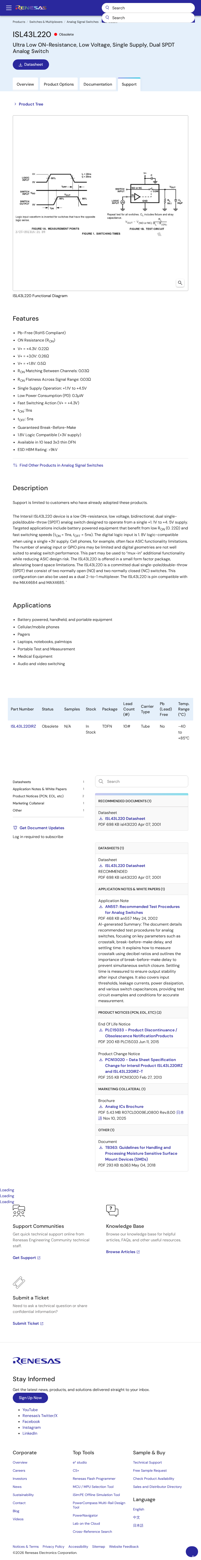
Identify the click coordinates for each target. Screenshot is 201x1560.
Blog (16, 1511)
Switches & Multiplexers (46, 22)
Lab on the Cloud (86, 1523)
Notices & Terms (26, 1546)
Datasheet (33, 64)
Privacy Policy (53, 1546)
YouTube (30, 1409)
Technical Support (147, 1462)
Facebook (31, 1421)
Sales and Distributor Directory (157, 1486)
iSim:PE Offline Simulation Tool (96, 1495)
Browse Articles (120, 1251)
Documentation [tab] (98, 84)
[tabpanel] (100, 1273)
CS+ (76, 1470)
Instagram (32, 1427)
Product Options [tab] (59, 84)
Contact (19, 1503)
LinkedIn (30, 1433)
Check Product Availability (153, 1478)
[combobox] (148, 18)
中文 (136, 1517)
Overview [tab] (25, 84)
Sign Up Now (30, 1397)
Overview (20, 1462)
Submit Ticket (26, 1323)
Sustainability (23, 1495)
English (138, 1509)
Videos (18, 1519)
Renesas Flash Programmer (94, 1478)
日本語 (138, 1525)
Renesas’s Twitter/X (40, 1415)
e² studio (80, 1462)
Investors (20, 1478)
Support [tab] (129, 84)
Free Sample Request (150, 1470)
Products (19, 22)
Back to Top (195, 1556)
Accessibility (78, 1546)
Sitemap (98, 1546)
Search (148, 8)
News (17, 1486)
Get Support (24, 1257)
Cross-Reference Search (92, 1531)
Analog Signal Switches (83, 22)
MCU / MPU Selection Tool (93, 1486)
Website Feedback (124, 1546)
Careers (19, 1470)
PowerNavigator (85, 1515)
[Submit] (107, 17)
